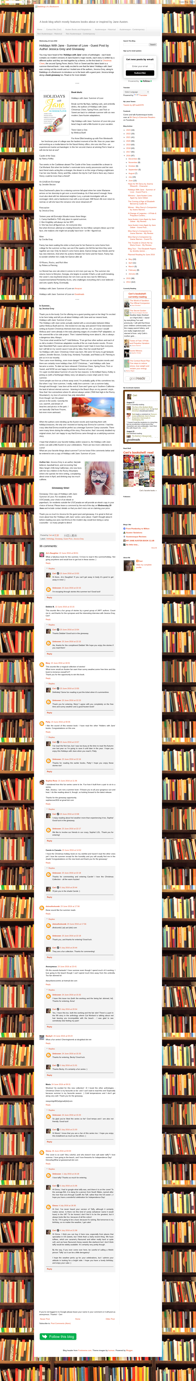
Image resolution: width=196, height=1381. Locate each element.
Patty (48, 722)
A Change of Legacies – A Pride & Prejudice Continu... (142, 214)
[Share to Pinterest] (75, 535)
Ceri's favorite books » (148, 491)
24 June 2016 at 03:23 (63, 1036)
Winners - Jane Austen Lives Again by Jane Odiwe (140, 196)
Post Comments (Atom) (61, 1323)
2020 (128, 141)
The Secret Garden (138, 311)
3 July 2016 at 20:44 (68, 887)
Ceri (54, 573)
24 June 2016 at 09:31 (61, 1084)
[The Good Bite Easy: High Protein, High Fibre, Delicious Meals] (132, 463)
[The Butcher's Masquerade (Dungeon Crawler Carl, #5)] (137, 461)
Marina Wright (130, 371)
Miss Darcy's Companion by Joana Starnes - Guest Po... (140, 238)
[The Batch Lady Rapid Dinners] (142, 463)
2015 (128, 278)
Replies (52, 569)
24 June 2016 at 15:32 (71, 995)
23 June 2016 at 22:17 (71, 829)
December (133, 159)
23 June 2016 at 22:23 (71, 700)
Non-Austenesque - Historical (49, 34)
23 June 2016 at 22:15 (71, 588)
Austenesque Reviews (136, 537)
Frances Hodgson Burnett (140, 313)
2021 (128, 137)
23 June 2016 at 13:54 (69, 630)
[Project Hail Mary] (142, 485)
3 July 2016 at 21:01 (68, 1065)
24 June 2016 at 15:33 (71, 1054)
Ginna (48, 1151)
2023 (128, 130)
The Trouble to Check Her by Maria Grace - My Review (140, 244)
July (130, 177)
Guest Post (68, 539)
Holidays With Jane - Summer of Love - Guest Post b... (141, 191)
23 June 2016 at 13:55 (69, 688)
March (131, 266)
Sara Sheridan (136, 305)
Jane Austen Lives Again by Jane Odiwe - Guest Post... (142, 226)
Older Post (110, 1319)
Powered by (133, 81)
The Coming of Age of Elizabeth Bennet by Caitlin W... (141, 202)
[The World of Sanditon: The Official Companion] (127, 307)
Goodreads (79, 294)
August (132, 173)
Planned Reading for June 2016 (141, 254)
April (131, 263)
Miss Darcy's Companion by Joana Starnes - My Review (140, 232)
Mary (48, 663)
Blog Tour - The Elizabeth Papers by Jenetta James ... (142, 250)
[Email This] (65, 535)
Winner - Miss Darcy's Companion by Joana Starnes (142, 208)
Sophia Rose (51, 781)
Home (39, 29)
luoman (111, 1350)
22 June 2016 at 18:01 (60, 663)
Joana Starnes (136, 345)
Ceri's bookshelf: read (138, 452)
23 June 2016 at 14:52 (71, 850)
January (132, 274)
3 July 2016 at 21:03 (68, 1129)
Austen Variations (134, 533)
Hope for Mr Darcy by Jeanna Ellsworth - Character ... (140, 185)
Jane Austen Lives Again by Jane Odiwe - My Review (142, 220)
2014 (128, 282)
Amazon (78, 288)
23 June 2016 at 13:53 (69, 573)
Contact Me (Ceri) (53, 29)
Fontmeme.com (84, 1350)
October (132, 166)
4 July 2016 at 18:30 (67, 1205)
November (133, 162)
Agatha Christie (136, 353)
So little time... (132, 545)
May (131, 259)
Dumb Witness (136, 351)
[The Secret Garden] (127, 315)
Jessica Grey (78, 539)
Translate (143, 95)
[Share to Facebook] (73, 535)
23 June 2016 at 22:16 (71, 759)
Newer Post (45, 1319)
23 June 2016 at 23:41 (67, 966)
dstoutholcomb (53, 906)
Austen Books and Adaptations (78, 29)
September (133, 170)
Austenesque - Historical (105, 29)
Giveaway (59, 539)
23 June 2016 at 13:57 (69, 742)
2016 (128, 155)
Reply (48, 563)
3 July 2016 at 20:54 (68, 1009)
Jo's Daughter (52, 553)
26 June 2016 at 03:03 (61, 1151)
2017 (128, 152)
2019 (128, 145)
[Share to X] (70, 535)
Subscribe (140, 73)
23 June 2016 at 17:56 (70, 906)
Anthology (50, 539)
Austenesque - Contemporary (132, 29)
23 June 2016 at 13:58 (69, 814)
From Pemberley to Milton (137, 529)
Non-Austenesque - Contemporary (80, 34)
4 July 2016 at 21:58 (68, 1230)
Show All (154, 548)
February (133, 270)
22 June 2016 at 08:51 (68, 553)
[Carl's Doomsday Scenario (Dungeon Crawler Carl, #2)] (137, 469)
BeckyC (49, 1036)
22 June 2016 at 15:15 (64, 607)
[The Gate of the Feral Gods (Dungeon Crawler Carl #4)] (126, 469)
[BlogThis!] (68, 535)
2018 (128, 148)
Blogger (129, 1350)
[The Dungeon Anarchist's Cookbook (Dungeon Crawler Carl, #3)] (132, 469)
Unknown (56, 588)
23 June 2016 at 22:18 (71, 873)
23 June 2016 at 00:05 (60, 722)
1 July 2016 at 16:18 (70, 1174)
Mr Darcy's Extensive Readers (142, 117)
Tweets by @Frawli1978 (133, 105)
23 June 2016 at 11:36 (67, 781)
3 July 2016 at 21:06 (68, 1186)
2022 (128, 134)
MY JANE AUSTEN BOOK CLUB (140, 541)
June (131, 180)
